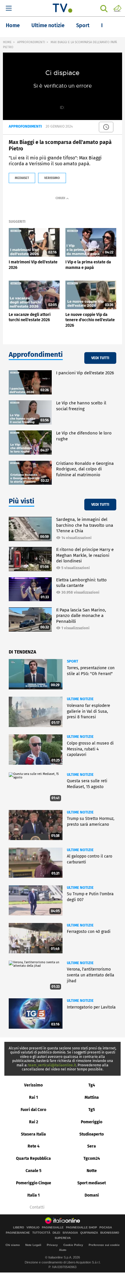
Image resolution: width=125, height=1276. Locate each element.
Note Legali (33, 1245)
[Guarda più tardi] (106, 127)
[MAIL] (117, 8)
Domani (92, 1195)
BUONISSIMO (109, 1232)
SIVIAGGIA (70, 1232)
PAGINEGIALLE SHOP (81, 1227)
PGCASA (105, 1227)
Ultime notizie (48, 25)
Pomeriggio (91, 1121)
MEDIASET (22, 178)
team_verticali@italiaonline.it (52, 1065)
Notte (92, 1170)
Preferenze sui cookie (104, 1245)
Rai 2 (33, 1121)
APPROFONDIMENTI (31, 42)
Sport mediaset (91, 1183)
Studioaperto (91, 1134)
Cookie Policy (73, 1245)
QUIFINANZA (89, 1232)
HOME (7, 42)
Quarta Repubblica (33, 1158)
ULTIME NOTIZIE (80, 699)
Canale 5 (34, 1170)
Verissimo (33, 1085)
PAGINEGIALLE (53, 1227)
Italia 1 (33, 1195)
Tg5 (91, 1109)
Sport (83, 25)
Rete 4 (34, 1146)
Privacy (52, 1245)
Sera (91, 1146)
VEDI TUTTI (100, 358)
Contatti (37, 1207)
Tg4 (91, 1085)
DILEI (56, 1232)
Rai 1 (33, 1097)
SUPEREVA (63, 1238)
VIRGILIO (33, 1227)
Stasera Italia (33, 1134)
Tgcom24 (91, 1158)
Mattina (92, 1097)
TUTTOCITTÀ (41, 1232)
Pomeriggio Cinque (33, 1183)
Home (13, 25)
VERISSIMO (52, 178)
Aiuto (62, 1249)
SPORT (72, 661)
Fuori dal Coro (33, 1109)
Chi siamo (13, 1245)
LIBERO (18, 1227)
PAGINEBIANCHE (18, 1232)
